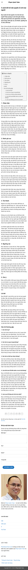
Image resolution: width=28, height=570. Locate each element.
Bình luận (3, 433)
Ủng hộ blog (17, 560)
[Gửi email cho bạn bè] (14, 414)
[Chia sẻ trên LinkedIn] (19, 414)
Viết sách (3, 524)
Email (2, 452)
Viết (2, 521)
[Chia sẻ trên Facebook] (8, 414)
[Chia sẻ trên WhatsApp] (6, 414)
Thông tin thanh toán (7, 560)
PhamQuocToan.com (6, 547)
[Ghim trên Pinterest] (16, 414)
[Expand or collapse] (25, 73)
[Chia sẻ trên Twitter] (11, 414)
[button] (2, 2)
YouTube (3, 529)
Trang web (3, 459)
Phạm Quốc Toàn (14, 2)
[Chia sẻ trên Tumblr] (22, 414)
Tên (2, 445)
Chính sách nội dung (6, 563)
